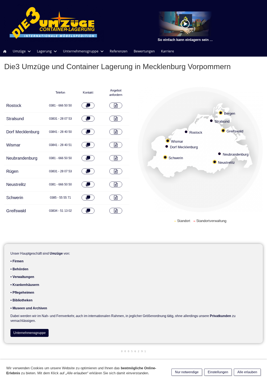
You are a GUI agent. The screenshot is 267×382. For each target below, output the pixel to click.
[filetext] (116, 105)
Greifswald (16, 210)
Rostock (13, 105)
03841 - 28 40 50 (60, 131)
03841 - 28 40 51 (60, 145)
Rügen (12, 171)
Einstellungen (218, 372)
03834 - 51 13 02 (60, 210)
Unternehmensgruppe (29, 333)
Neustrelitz (16, 184)
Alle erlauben (247, 372)
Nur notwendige (187, 372)
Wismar (13, 145)
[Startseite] (5, 51)
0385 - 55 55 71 (60, 197)
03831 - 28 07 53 (60, 118)
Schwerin (14, 197)
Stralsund (15, 118)
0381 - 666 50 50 (60, 105)
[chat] (88, 105)
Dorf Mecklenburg (22, 131)
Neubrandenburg (21, 158)
